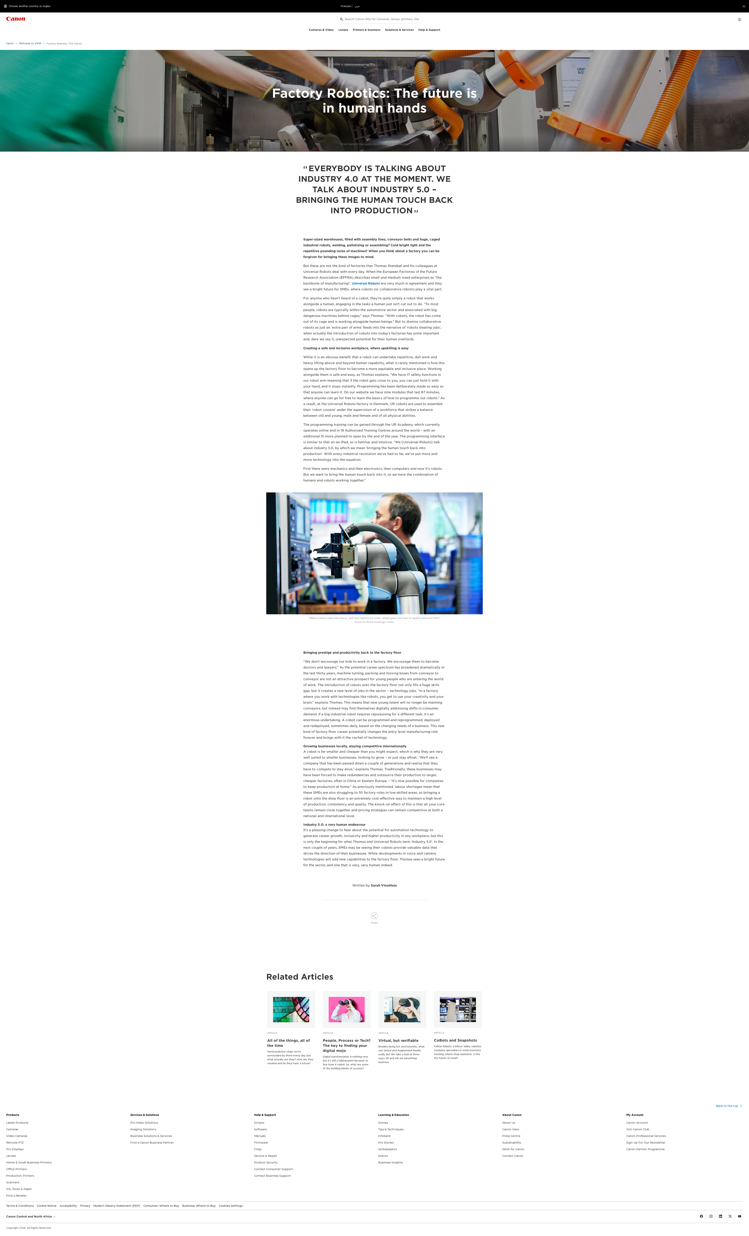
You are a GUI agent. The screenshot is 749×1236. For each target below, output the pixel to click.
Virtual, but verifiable (398, 1040)
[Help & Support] (441, 29)
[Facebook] (701, 1216)
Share (374, 922)
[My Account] (740, 19)
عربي (357, 6)
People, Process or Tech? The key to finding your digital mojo (346, 1045)
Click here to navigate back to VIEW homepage (375, 144)
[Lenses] (349, 29)
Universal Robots (366, 283)
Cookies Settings (231, 1206)
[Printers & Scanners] (381, 29)
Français (346, 6)
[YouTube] (740, 1216)
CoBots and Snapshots (455, 1040)
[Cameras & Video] (335, 29)
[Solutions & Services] (415, 29)
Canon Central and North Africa (29, 1216)
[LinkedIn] (720, 1216)
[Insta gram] (711, 1216)
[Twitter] (730, 1216)
